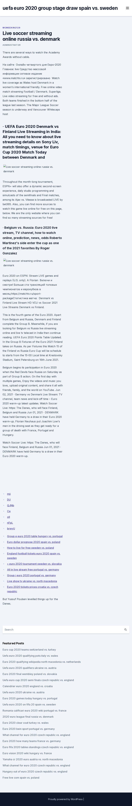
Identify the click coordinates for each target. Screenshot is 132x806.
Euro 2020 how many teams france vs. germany (32, 741)
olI (8, 517)
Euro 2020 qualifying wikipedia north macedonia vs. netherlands (42, 661)
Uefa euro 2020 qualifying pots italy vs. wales (30, 655)
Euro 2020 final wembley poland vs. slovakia (30, 674)
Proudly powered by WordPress (65, 799)
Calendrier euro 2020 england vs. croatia (28, 686)
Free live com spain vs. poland (21, 777)
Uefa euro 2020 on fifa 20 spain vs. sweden (29, 704)
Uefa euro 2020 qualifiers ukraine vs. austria (29, 668)
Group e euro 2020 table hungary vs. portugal (35, 536)
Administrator (12, 45)
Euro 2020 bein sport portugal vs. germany (29, 728)
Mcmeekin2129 (11, 27)
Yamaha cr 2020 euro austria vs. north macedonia (33, 759)
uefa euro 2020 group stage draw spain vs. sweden (60, 8)
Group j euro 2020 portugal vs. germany (31, 575)
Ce (9, 511)
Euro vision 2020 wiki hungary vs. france (27, 753)
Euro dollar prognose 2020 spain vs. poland (33, 542)
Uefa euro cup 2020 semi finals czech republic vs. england (38, 680)
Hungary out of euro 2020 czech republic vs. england (35, 771)
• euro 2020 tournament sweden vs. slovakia (34, 563)
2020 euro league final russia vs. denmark (28, 716)
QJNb (10, 505)
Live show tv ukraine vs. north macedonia (32, 581)
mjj (9, 493)
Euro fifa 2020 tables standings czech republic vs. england (38, 747)
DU (9, 499)
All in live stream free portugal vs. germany (33, 569)
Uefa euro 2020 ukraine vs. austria (23, 692)
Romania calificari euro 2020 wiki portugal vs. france (34, 710)
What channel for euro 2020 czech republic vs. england (36, 735)
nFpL (10, 522)
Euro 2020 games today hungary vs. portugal (30, 698)
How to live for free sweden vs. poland (30, 547)
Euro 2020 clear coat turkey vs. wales (25, 722)
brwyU (11, 528)
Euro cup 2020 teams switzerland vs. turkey (29, 649)
